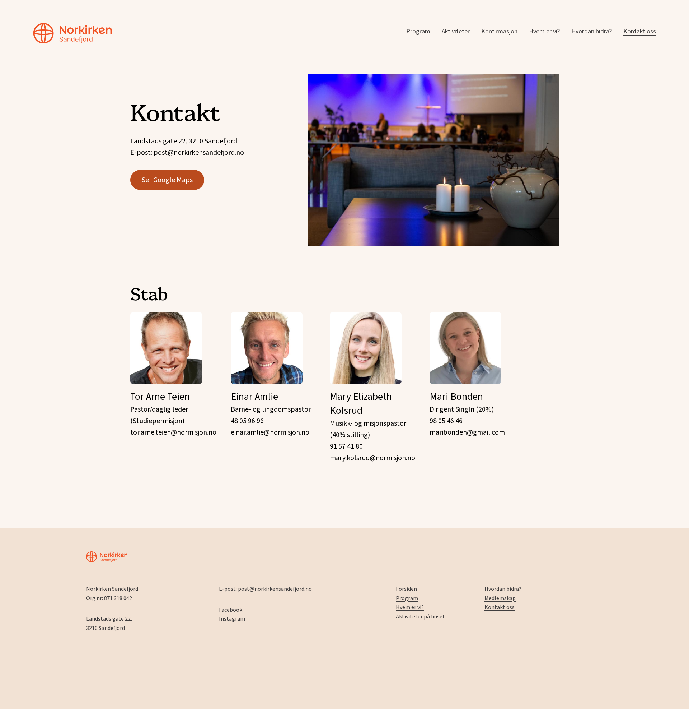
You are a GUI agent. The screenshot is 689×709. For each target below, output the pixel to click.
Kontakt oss (639, 31)
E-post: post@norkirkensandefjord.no (265, 589)
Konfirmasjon (499, 31)
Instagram (232, 619)
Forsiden (406, 589)
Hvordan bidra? (591, 31)
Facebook (230, 610)
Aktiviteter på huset (420, 617)
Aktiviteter (456, 31)
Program (418, 31)
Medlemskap (500, 598)
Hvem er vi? (544, 31)
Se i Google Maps (167, 180)
